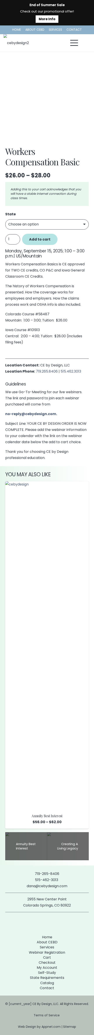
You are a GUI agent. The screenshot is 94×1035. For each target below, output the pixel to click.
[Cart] (86, 43)
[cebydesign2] (16, 43)
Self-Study (47, 972)
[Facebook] (40, 922)
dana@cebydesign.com (47, 886)
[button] (74, 43)
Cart (47, 957)
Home (47, 937)
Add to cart (39, 239)
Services (47, 947)
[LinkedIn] (54, 922)
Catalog (47, 982)
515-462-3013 (47, 879)
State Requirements (47, 977)
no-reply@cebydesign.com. (31, 413)
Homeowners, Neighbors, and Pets (46, 570)
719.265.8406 (47, 371)
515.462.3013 (71, 371)
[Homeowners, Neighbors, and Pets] (47, 523)
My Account (47, 967)
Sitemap (69, 1026)
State (10, 214)
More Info (47, 19)
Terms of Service (47, 1015)
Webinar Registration (47, 952)
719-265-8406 (47, 873)
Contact (47, 987)
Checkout (47, 962)
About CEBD (47, 942)
